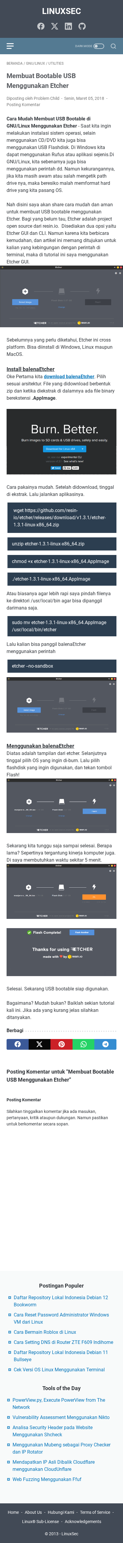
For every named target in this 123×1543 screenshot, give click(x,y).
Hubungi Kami (61, 1512)
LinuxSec (61, 11)
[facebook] (18, 1044)
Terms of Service (95, 1512)
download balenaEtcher (69, 376)
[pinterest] (61, 1044)
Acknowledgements (83, 1521)
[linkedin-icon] (68, 26)
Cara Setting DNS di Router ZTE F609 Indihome (63, 1342)
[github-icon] (82, 26)
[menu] (14, 46)
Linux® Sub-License (40, 1521)
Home (13, 1512)
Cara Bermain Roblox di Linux (45, 1332)
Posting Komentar (23, 104)
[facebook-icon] (41, 26)
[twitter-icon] (54, 26)
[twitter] (40, 1044)
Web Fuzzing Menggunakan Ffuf (47, 1479)
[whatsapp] (84, 1044)
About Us (33, 1512)
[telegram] (105, 1044)
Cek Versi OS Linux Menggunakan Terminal (59, 1370)
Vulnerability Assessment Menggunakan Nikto (61, 1417)
